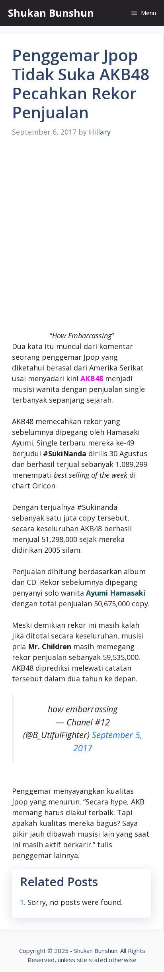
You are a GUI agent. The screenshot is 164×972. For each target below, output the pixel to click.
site (82, 960)
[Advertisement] (82, 234)
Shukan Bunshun (51, 12)
